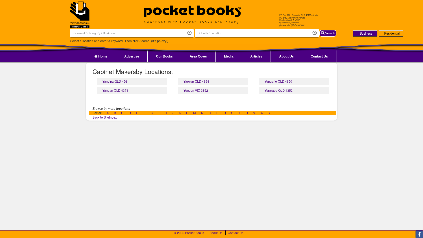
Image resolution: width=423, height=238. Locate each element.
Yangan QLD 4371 (115, 90)
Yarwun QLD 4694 (196, 81)
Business (366, 33)
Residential (392, 33)
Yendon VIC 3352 (196, 90)
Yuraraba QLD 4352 (279, 90)
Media (228, 56)
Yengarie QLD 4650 (278, 81)
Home (102, 56)
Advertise (131, 56)
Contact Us (319, 56)
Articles (256, 56)
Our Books (164, 56)
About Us (286, 56)
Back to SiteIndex (105, 117)
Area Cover (198, 56)
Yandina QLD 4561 (115, 81)
